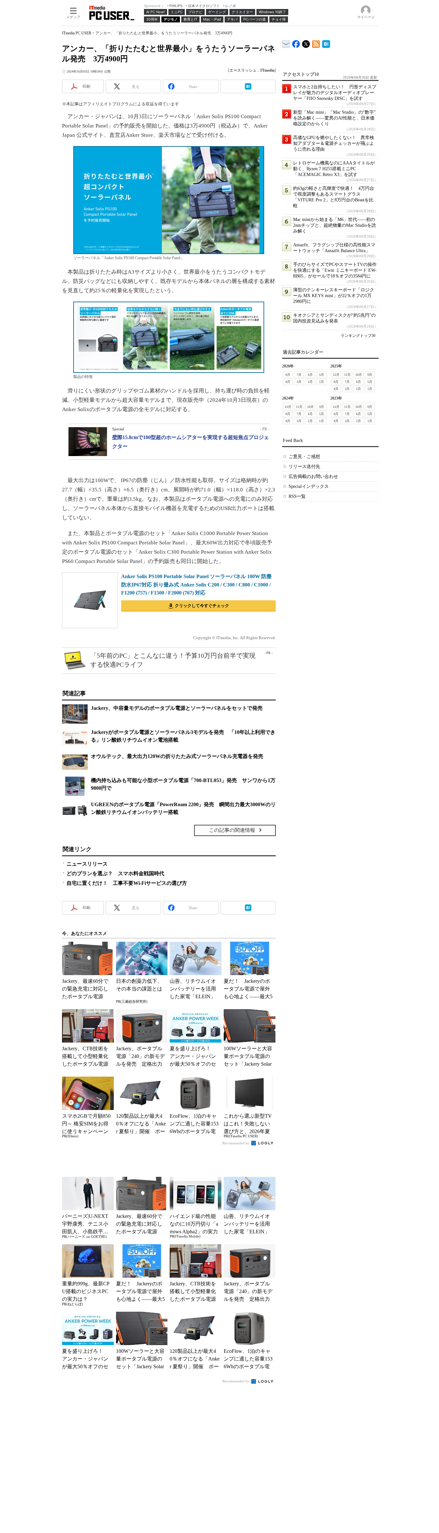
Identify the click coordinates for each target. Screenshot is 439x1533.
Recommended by (236, 1143)
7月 (299, 374)
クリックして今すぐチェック (202, 605)
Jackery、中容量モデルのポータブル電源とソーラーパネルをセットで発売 (177, 708)
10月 (358, 374)
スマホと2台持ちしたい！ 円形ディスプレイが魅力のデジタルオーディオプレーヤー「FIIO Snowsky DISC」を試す (334, 92)
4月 (287, 381)
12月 (336, 374)
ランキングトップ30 (358, 335)
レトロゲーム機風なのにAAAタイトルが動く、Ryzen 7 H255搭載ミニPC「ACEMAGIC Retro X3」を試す (334, 169)
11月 (347, 374)
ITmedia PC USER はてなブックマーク (326, 43)
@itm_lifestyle (306, 42)
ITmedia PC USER (76, 33)
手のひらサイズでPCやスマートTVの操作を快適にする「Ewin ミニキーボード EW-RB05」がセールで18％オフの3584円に (335, 270)
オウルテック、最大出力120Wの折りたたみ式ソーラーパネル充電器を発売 (177, 756)
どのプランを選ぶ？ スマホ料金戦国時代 (115, 873)
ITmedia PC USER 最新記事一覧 (316, 43)
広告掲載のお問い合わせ (313, 476)
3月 (299, 381)
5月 (321, 374)
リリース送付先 (304, 466)
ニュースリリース (87, 864)
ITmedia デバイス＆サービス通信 (286, 43)
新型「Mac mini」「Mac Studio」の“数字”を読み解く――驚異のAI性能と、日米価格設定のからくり (334, 118)
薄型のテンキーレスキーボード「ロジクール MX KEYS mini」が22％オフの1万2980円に (333, 295)
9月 (369, 374)
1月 (321, 381)
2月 (310, 381)
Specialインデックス (309, 486)
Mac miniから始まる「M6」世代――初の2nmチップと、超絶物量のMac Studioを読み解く (334, 225)
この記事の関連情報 (232, 830)
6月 (310, 374)
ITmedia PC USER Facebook (296, 42)
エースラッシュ (242, 70)
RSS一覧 (297, 496)
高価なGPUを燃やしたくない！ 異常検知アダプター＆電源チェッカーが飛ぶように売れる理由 (333, 143)
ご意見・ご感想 (304, 456)
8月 (287, 374)
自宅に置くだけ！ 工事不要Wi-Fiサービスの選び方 (127, 883)
